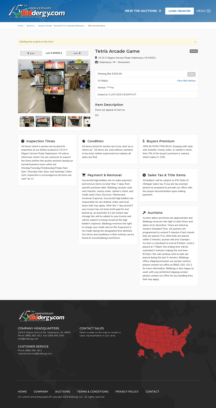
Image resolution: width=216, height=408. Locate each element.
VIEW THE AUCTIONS (142, 11)
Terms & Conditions (92, 391)
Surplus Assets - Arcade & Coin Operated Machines (61, 25)
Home (20, 25)
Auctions (31, 25)
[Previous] (20, 121)
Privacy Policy (127, 391)
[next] (87, 121)
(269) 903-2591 (56, 335)
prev (31, 53)
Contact (152, 391)
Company (41, 391)
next (76, 53)
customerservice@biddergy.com (35, 353)
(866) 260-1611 (33, 335)
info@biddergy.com (28, 338)
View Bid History (186, 80)
